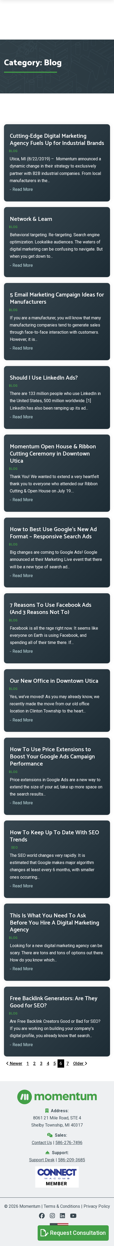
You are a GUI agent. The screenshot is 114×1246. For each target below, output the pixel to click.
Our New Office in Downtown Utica (54, 681)
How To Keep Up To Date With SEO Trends (54, 836)
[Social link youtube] (72, 1216)
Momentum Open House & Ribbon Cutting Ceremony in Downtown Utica (53, 454)
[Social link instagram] (54, 1216)
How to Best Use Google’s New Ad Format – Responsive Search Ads (53, 533)
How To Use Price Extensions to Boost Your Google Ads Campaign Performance (52, 757)
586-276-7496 (68, 1142)
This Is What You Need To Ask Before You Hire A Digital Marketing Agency (54, 923)
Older (79, 1063)
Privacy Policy (97, 1206)
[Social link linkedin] (64, 1216)
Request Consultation (78, 1233)
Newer (15, 1063)
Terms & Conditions (62, 1206)
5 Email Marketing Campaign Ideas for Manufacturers (57, 298)
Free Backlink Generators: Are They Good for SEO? (54, 1002)
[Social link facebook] (43, 1216)
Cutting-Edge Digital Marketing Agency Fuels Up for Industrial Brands (57, 139)
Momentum (29, 1206)
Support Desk (42, 1159)
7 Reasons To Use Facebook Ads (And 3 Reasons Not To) (50, 608)
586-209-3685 (71, 1159)
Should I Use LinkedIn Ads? (44, 378)
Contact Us (42, 1142)
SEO (14, 847)
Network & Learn (31, 219)
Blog (13, 151)
